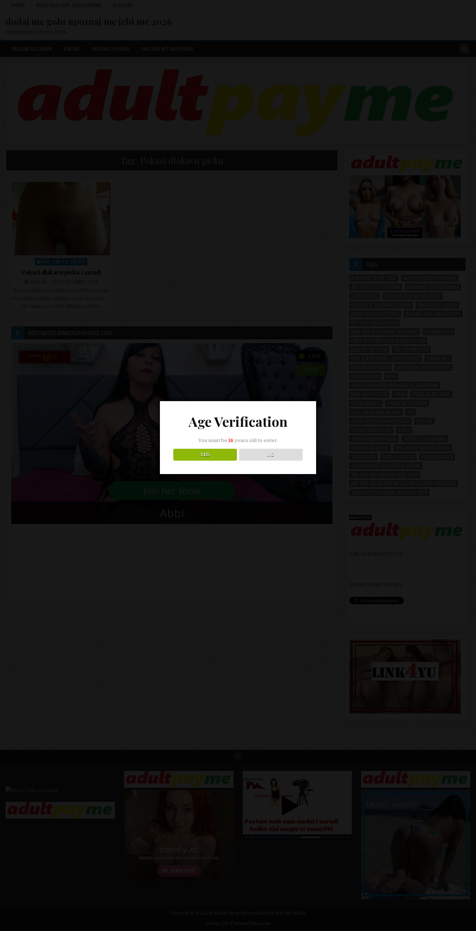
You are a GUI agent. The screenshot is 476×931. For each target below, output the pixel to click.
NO (270, 454)
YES (205, 454)
